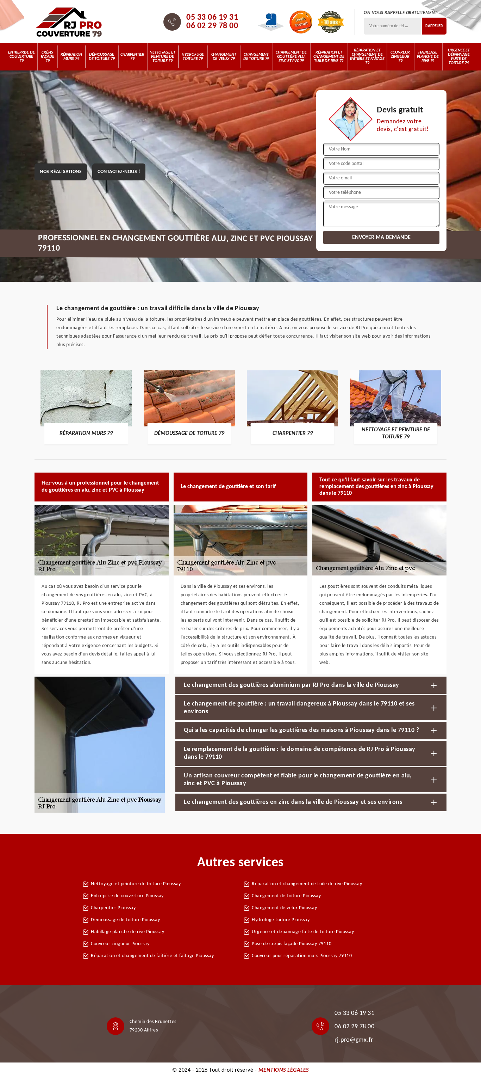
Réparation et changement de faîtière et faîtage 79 (367, 56)
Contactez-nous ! (119, 171)
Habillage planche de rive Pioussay (127, 932)
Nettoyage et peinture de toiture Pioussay (136, 884)
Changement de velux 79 (223, 57)
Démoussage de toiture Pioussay (125, 920)
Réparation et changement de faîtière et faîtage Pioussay (152, 956)
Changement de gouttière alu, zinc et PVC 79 (291, 56)
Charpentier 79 (132, 57)
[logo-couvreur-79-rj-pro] (69, 21)
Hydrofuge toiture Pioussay (281, 920)
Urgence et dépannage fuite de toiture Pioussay (303, 932)
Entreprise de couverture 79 (21, 56)
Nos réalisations (61, 171)
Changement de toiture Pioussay (286, 896)
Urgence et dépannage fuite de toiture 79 (459, 56)
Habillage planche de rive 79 (427, 56)
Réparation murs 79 (71, 57)
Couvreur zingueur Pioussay (120, 944)
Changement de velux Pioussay (284, 908)
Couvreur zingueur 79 (400, 56)
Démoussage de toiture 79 (101, 57)
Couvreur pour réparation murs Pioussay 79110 (302, 956)
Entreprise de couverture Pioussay (127, 896)
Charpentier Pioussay (113, 908)
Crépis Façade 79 (47, 56)
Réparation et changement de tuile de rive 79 (328, 56)
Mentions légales (283, 1070)
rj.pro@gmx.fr (354, 1040)
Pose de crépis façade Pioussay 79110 (291, 944)
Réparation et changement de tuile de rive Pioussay (307, 884)
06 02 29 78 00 (212, 26)
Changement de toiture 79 (256, 57)
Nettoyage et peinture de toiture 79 (162, 56)
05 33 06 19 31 (212, 17)
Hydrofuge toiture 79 (193, 57)
